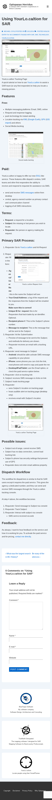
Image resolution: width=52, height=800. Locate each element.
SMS (36, 35)
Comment (14, 600)
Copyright (7, 791)
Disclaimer (16, 791)
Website (12, 658)
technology (44, 35)
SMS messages (27, 193)
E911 (38, 176)
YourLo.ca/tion (8, 38)
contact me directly (23, 537)
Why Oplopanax (40, 791)
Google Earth (34, 119)
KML (25, 119)
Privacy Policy (27, 791)
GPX (43, 119)
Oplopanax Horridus (21, 4)
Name (11, 636)
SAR (32, 35)
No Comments (15, 35)
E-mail (12, 647)
